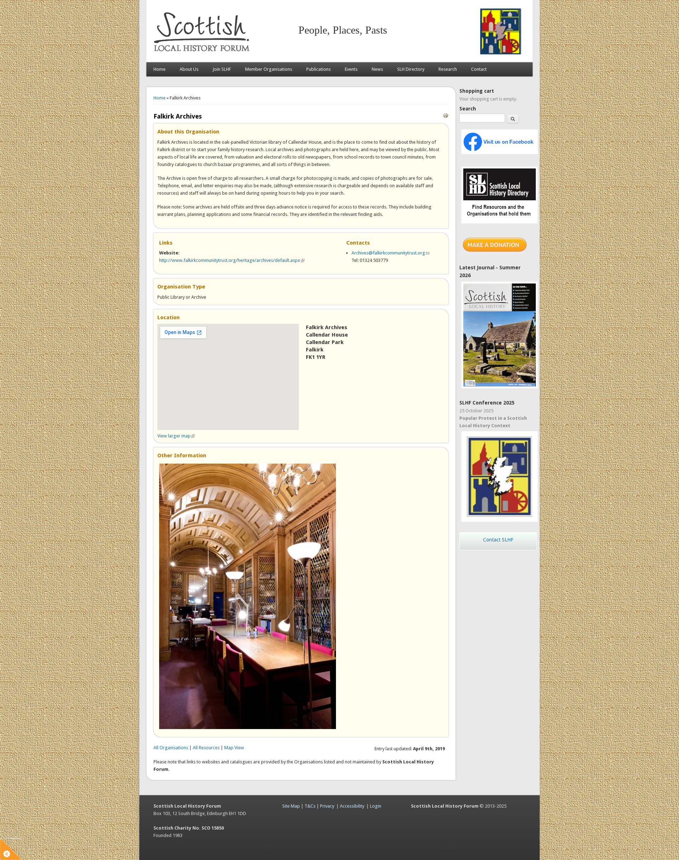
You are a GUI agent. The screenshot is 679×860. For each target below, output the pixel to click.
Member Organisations (268, 69)
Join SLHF (222, 69)
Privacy (327, 806)
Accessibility (352, 806)
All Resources (206, 747)
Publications (318, 69)
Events (351, 69)
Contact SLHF (498, 540)
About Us (189, 69)
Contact (479, 69)
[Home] (203, 55)
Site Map (291, 806)
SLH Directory (410, 69)
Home (159, 69)
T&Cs (309, 806)
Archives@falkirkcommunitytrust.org (390, 253)
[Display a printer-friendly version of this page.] (445, 114)
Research (448, 69)
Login (375, 806)
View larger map (176, 435)
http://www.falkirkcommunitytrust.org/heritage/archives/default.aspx (231, 260)
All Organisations (170, 747)
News (377, 69)
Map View (234, 747)
